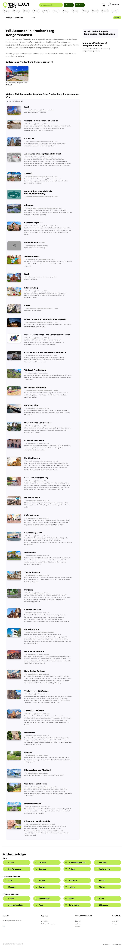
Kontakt (77, 926)
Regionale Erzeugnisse (48, 924)
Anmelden (115, 4)
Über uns (78, 921)
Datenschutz (117, 944)
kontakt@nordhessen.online (12, 920)
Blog (33, 17)
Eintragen (117, 17)
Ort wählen (44, 921)
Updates (78, 924)
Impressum (106, 944)
